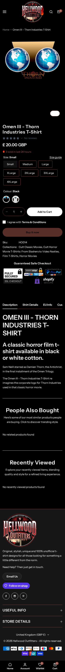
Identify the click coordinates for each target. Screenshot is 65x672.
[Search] (51, 12)
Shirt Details (30, 304)
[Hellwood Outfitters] (32, 12)
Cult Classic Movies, (31, 247)
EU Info (47, 304)
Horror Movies (28, 256)
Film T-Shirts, (11, 256)
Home (6, 29)
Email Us (12, 576)
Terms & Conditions (34, 222)
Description (10, 304)
